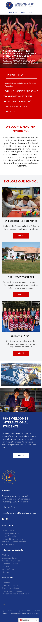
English (25, 620)
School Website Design (19, 613)
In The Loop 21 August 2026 (17, 101)
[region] (21, 41)
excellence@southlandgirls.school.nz (19, 513)
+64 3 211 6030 (8, 507)
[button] (21, 375)
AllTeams (35, 613)
